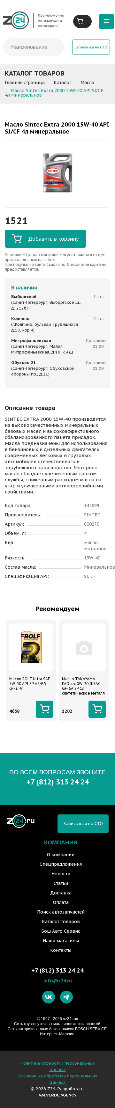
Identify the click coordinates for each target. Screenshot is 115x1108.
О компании (60, 854)
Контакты (60, 950)
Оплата (61, 902)
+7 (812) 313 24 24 (58, 781)
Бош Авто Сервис (60, 931)
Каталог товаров (61, 921)
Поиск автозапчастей (61, 912)
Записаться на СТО (91, 47)
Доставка (61, 893)
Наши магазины (61, 941)
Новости (60, 874)
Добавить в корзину (53, 239)
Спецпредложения (61, 864)
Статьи (61, 883)
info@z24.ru (57, 981)
